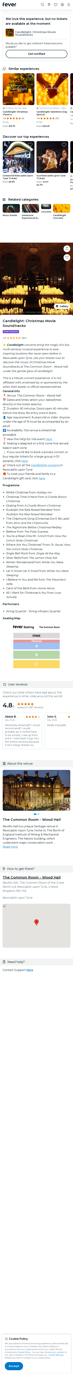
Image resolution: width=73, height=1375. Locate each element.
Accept (14, 1366)
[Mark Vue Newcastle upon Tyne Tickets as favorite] (64, 145)
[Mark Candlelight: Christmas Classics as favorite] (30, 77)
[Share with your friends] (66, 248)
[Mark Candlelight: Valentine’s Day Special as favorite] (64, 77)
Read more (10, 846)
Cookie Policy (24, 1352)
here (49, 439)
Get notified (36, 54)
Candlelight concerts (45, 465)
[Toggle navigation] (68, 4)
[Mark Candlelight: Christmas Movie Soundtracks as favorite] (66, 257)
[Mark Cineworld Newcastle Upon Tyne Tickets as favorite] (30, 145)
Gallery (64, 306)
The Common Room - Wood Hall (32, 877)
